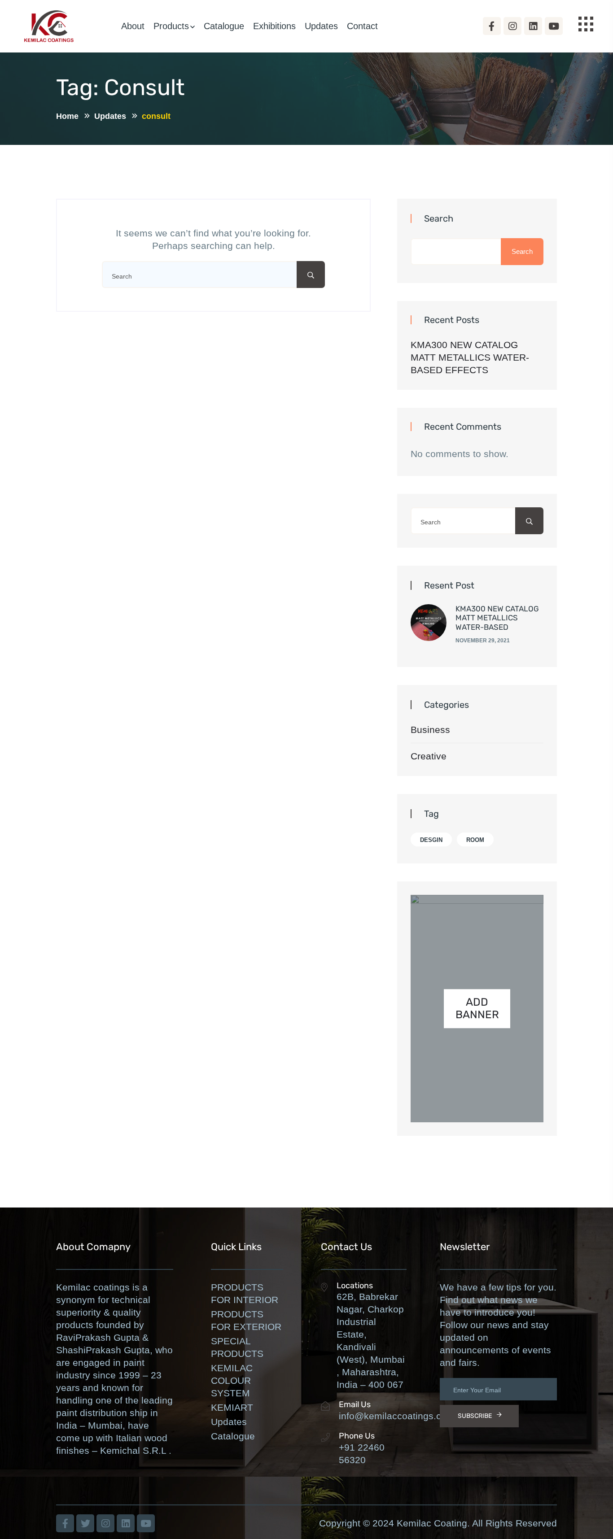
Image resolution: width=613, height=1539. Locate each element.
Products (171, 26)
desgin (431, 840)
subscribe (475, 1416)
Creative (429, 756)
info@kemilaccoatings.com (397, 1416)
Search (438, 218)
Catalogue (224, 26)
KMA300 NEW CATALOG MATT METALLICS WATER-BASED (497, 618)
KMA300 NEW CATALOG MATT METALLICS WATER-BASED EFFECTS (470, 357)
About (132, 26)
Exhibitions (274, 26)
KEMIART (232, 1407)
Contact (362, 26)
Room (475, 840)
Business (430, 729)
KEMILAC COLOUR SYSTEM (232, 1380)
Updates (321, 26)
